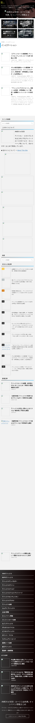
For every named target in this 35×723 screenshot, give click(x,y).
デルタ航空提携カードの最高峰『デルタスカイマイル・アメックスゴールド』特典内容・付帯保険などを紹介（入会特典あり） (22, 357)
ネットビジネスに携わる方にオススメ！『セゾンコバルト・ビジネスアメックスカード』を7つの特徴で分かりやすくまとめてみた (22, 326)
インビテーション (18, 61)
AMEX (20, 60)
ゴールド (31, 79)
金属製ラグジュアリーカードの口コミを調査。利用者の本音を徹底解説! (22, 270)
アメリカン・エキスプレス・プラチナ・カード (22, 98)
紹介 (21, 82)
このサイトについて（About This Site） (17, 716)
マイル (29, 80)
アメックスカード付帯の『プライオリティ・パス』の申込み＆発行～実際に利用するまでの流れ (22, 368)
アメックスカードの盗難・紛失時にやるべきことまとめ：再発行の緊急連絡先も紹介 (22, 385)
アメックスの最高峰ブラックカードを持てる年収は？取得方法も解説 (22, 302)
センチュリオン (27, 61)
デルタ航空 (24, 80)
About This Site (22, 150)
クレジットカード (23, 79)
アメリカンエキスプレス (21, 77)
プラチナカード (23, 103)
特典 (18, 82)
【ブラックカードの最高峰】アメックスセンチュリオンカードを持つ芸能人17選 (22, 56)
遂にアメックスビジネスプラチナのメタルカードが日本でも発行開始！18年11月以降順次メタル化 (22, 281)
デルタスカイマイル (16, 80)
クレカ (16, 79)
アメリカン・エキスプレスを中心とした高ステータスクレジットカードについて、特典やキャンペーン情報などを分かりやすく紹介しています (17, 710)
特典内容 (20, 104)
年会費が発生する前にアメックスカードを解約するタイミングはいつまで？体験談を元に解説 (22, 661)
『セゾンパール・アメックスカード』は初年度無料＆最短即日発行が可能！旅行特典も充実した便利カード (22, 346)
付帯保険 (15, 104)
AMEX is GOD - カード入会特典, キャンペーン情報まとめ (17, 702)
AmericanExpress (21, 76)
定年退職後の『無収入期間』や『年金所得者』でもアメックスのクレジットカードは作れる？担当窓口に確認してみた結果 (22, 314)
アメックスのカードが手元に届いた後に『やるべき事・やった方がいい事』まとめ (22, 335)
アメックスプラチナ (20, 98)
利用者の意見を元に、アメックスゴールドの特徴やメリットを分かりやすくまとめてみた (22, 292)
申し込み (25, 104)
